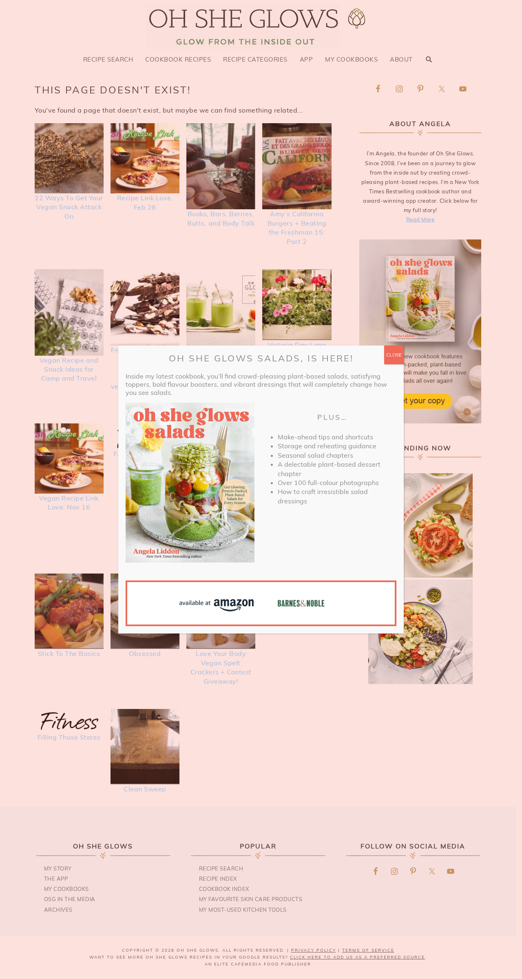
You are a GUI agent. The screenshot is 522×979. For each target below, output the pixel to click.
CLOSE (394, 355)
